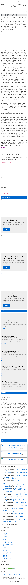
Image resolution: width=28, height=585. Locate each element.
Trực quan (4, 162)
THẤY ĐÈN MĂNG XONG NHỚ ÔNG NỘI (10, 351)
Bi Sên (4, 541)
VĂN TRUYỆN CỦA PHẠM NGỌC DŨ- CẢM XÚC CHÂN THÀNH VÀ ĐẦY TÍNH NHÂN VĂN (15, 490)
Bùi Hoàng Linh (7, 549)
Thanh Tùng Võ (7, 472)
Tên (2, 177)
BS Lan (5, 545)
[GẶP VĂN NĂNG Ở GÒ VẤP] (4, 454)
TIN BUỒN (4, 381)
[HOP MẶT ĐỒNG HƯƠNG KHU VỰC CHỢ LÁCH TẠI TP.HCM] (4, 447)
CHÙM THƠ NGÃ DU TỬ (20, 486)
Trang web (3, 187)
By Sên (5, 550)
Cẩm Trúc (5, 556)
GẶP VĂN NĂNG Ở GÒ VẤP (14, 453)
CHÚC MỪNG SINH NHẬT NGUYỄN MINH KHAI (12, 366)
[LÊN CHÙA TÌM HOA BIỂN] (4, 331)
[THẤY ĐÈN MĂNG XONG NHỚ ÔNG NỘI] (4, 346)
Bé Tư (4, 539)
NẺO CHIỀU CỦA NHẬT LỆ (19, 485)
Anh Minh (5, 533)
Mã (10, 162)
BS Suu (5, 547)
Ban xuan (5, 538)
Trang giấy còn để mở (21, 493)
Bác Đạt (5, 536)
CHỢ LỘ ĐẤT (16, 480)
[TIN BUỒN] (4, 376)
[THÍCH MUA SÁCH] (4, 316)
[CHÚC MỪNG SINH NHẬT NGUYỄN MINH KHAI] (4, 361)
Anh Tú (5, 534)
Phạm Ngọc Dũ (7, 486)
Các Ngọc (5, 553)
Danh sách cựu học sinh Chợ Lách (11, 574)
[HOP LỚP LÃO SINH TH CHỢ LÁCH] (4, 461)
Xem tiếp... (6, 229)
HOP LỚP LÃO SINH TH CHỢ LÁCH (16, 459)
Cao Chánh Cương (7, 558)
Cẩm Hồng (6, 555)
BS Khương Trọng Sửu (8, 544)
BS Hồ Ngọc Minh (7, 542)
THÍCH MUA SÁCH (6, 321)
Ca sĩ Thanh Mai (7, 552)
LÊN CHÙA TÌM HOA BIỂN (8, 336)
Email (2, 182)
